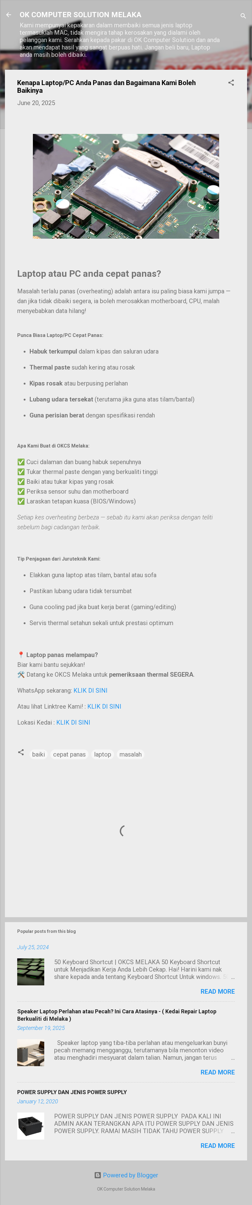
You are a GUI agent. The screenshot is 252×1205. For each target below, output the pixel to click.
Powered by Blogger (129, 1175)
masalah (131, 754)
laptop (102, 754)
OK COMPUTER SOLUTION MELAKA (80, 14)
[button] (231, 83)
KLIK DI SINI (90, 690)
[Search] (243, 16)
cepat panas (69, 754)
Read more (218, 991)
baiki (38, 754)
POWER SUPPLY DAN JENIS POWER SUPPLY (72, 1092)
